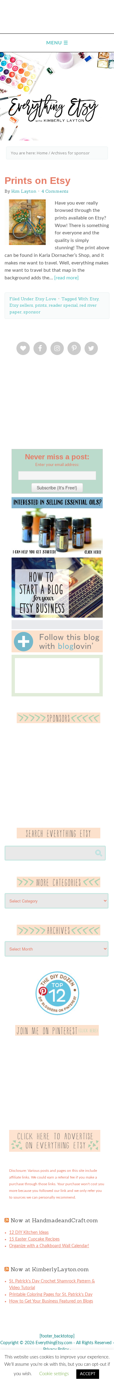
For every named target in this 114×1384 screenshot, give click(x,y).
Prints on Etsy (38, 180)
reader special (63, 305)
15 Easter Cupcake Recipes (34, 1239)
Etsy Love (45, 299)
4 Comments (54, 191)
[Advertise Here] (54, 1150)
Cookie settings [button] (54, 1374)
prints (41, 305)
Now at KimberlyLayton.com (50, 1269)
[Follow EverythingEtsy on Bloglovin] (57, 651)
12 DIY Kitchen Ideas (29, 1232)
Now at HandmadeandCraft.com (54, 1220)
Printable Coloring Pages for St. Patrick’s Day (50, 1295)
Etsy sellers (21, 305)
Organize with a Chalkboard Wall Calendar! (49, 1246)
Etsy (94, 299)
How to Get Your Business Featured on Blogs (51, 1301)
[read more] (66, 277)
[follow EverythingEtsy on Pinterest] (57, 1034)
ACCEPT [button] (87, 1374)
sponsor (31, 312)
